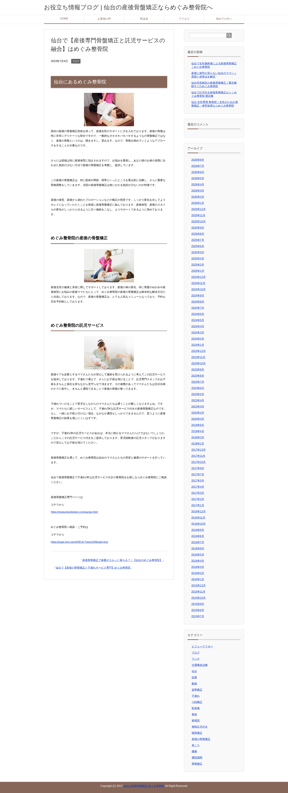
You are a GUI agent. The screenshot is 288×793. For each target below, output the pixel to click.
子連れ (196, 695)
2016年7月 (197, 542)
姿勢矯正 (197, 689)
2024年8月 (197, 301)
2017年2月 (197, 499)
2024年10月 (198, 289)
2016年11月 (198, 517)
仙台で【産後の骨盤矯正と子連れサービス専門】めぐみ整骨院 (93, 567)
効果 (194, 677)
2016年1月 (197, 579)
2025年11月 (198, 215)
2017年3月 (197, 493)
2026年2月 (197, 196)
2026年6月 (197, 172)
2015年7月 (197, 616)
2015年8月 (197, 610)
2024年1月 (197, 344)
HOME (64, 18)
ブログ (75, 61)
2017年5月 (197, 480)
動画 (194, 683)
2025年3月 (197, 264)
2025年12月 (198, 209)
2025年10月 (198, 221)
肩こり (196, 745)
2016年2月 (197, 573)
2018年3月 (197, 437)
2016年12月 (198, 511)
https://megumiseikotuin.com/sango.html (74, 512)
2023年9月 (197, 369)
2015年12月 (198, 585)
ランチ (196, 658)
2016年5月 (197, 554)
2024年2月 (197, 338)
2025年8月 (197, 233)
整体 (194, 714)
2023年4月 (197, 400)
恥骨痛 (196, 708)
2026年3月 (197, 190)
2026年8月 (197, 159)
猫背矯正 (197, 732)
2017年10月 (198, 462)
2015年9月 (197, 604)
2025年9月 (197, 227)
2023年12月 (198, 351)
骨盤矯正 (197, 763)
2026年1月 (197, 203)
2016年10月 (198, 523)
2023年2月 (197, 412)
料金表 (144, 18)
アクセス (184, 18)
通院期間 (197, 757)
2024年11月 (198, 283)
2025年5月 (197, 252)
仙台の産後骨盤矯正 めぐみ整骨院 (144, 785)
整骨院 (196, 720)
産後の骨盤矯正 (201, 739)
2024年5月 (197, 320)
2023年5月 (197, 394)
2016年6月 (197, 548)
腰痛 (194, 751)
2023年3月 (197, 406)
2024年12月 (198, 277)
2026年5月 (197, 178)
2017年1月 (197, 505)
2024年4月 (197, 326)
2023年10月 (198, 363)
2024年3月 (197, 332)
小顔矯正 (197, 702)
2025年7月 (197, 240)
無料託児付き (200, 726)
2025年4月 (197, 258)
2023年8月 (197, 375)
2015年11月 (198, 591)
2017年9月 (197, 468)
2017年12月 (198, 449)
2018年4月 (197, 431)
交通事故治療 (200, 665)
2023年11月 (198, 357)
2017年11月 (198, 456)
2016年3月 (197, 567)
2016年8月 (197, 536)
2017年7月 (197, 474)
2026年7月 (197, 166)
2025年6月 (197, 246)
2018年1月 (197, 443)
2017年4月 (197, 486)
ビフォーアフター (202, 646)
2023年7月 (197, 381)
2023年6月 (197, 388)
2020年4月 (197, 419)
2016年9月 (197, 530)
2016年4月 (197, 560)
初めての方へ (224, 18)
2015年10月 (198, 597)
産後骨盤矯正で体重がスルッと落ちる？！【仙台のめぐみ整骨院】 (122, 560)
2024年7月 (197, 307)
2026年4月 (197, 184)
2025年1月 (197, 270)
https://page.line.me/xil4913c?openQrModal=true (79, 542)
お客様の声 (104, 18)
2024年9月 (197, 295)
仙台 (194, 671)
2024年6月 (197, 314)
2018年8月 (197, 425)
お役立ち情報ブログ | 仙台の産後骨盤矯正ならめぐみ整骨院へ (128, 7)
